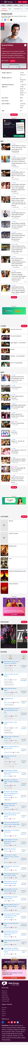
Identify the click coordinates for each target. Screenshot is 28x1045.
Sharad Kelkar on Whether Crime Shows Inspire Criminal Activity (11, 950)
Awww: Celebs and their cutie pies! (17, 397)
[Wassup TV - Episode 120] (5, 442)
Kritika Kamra (15, 764)
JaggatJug (23, 785)
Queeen (23, 740)
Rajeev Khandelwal (8, 787)
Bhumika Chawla (8, 742)
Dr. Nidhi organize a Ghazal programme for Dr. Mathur (18, 460)
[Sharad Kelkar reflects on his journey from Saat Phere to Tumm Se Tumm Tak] (5, 175)
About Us (4, 991)
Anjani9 (23, 762)
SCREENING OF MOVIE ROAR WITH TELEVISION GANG (18, 406)
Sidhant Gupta (16, 742)
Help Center (5, 997)
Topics (16, 5)
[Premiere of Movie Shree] (5, 424)
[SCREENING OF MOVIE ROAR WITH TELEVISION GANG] (5, 406)
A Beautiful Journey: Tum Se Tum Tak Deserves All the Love (11, 710)
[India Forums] (8, 2)
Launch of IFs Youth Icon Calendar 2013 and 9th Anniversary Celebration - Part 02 (18, 479)
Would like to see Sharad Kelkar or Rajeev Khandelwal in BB (11, 781)
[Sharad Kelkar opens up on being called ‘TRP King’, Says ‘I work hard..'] (5, 214)
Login (19, 2)
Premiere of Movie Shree (17, 423)
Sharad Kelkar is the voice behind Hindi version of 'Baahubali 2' (11, 841)
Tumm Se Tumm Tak (9, 670)
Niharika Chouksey (8, 667)
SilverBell (23, 667)
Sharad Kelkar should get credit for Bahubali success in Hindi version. (12, 772)
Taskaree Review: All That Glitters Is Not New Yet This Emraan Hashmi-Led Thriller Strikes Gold (18, 248)
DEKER (23, 952)
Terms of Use (5, 999)
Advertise (4, 993)
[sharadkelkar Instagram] (8, 20)
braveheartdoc (24, 925)
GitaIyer (23, 851)
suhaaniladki (23, 680)
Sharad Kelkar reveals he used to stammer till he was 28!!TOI (12, 814)
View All (24, 652)
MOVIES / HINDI (14, 421)
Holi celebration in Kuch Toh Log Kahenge (18, 451)
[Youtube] (9, 1022)
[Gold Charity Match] (5, 388)
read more (4, 61)
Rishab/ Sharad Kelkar (10, 849)
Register (25, 2)
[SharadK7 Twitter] (11, 20)
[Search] (15, 2)
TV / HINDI (13, 144)
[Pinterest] (15, 1022)
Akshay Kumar (7, 799)
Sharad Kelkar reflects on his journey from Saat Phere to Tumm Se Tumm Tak (18, 174)
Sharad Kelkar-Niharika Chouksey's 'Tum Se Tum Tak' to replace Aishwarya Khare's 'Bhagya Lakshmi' (18, 289)
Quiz (21, 5)
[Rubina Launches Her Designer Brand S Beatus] (5, 415)
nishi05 (23, 876)
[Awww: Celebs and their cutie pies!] (5, 397)
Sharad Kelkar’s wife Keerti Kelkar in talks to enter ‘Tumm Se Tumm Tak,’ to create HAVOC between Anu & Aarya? (18, 202)
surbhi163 (23, 843)
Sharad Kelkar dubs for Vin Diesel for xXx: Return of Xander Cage (11, 932)
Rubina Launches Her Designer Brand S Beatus (17, 415)
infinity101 (23, 750)
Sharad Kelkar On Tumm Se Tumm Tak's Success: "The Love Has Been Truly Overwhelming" (18, 148)
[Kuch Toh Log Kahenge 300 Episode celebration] (5, 469)
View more (14, 114)
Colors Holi (14, 432)
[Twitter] (6, 1022)
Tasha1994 (23, 884)
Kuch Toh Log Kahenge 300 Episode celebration (18, 469)
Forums (9, 5)
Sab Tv (4, 1015)
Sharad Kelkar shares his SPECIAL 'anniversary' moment (10, 805)
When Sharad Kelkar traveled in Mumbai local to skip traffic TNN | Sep (11, 915)
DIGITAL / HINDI (14, 244)
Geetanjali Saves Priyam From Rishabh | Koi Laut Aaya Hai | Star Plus (17, 378)
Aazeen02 (23, 728)
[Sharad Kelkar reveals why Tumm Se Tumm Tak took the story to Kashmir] (5, 225)
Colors (4, 1011)
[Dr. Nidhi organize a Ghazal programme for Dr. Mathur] (5, 460)
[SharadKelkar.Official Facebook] (5, 20)
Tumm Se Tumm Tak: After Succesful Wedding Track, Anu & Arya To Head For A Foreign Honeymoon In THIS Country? (18, 161)
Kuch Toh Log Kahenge (9, 766)
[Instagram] (12, 1022)
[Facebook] (3, 1022)
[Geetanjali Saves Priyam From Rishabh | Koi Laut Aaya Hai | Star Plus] (5, 378)
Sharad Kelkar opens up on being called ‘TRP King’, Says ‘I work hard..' (18, 214)
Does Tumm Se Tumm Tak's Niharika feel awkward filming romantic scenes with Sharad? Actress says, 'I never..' (18, 262)
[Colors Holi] (5, 433)
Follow (12, 61)
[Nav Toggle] (1, 2)
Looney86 (23, 774)
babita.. (23, 943)
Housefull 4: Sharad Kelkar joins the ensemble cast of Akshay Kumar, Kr (11, 793)
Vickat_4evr (23, 796)
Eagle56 (23, 702)
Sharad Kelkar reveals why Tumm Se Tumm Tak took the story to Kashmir (18, 225)
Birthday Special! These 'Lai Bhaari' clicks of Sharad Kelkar (11, 906)
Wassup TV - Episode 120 (17, 441)
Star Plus (4, 1007)
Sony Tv (4, 1013)
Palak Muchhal (8, 730)
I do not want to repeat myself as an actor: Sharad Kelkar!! (11, 856)
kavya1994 (23, 714)
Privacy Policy (5, 1001)
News (3, 5)
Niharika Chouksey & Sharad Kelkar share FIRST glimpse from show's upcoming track (18, 236)
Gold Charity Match (16, 387)
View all (14, 297)
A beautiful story (8, 698)
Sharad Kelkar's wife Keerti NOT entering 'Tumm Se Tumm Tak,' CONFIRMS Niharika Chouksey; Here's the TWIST (18, 188)
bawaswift (23, 834)
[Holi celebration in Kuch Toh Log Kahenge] (5, 451)
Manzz (23, 807)
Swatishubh (23, 859)
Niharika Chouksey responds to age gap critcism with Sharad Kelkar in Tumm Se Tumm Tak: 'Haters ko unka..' (18, 276)
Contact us (5, 995)
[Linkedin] (18, 1022)
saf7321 (23, 892)
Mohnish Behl (7, 764)
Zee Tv (4, 1009)
